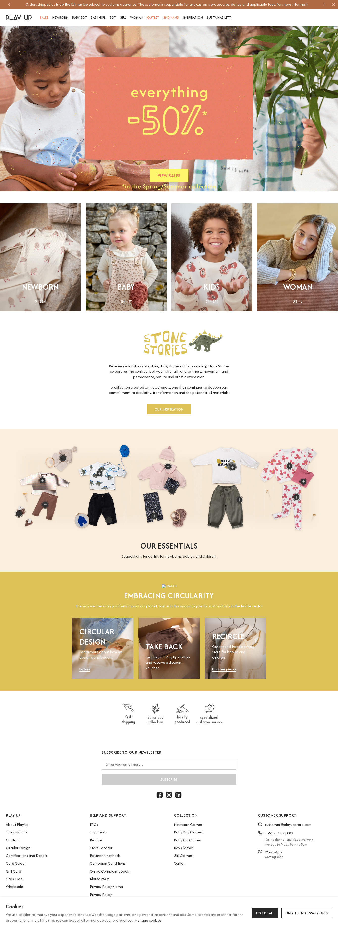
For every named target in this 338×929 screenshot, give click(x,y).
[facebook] (159, 795)
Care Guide (15, 863)
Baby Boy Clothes (188, 832)
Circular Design (18, 847)
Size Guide (14, 878)
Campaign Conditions (107, 863)
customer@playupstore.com (288, 824)
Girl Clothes (183, 855)
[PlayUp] (19, 17)
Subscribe (169, 779)
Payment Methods (105, 855)
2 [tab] (171, 184)
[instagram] (169, 795)
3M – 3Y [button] (126, 301)
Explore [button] (84, 669)
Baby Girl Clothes (188, 840)
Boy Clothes (183, 847)
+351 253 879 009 (279, 833)
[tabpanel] (169, 108)
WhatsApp (273, 851)
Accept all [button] (265, 913)
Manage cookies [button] (147, 920)
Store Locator (101, 847)
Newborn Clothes (188, 824)
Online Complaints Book (109, 871)
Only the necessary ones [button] (306, 913)
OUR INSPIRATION (169, 409)
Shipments (98, 832)
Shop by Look (16, 832)
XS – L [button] (297, 301)
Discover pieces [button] (224, 669)
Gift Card (13, 871)
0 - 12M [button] (40, 301)
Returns (96, 840)
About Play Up (17, 824)
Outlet (179, 863)
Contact (13, 840)
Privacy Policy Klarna (106, 886)
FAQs (94, 824)
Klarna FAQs (99, 878)
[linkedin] (178, 795)
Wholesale (14, 886)
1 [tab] (165, 184)
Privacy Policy (101, 894)
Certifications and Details (27, 855)
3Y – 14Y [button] (211, 301)
